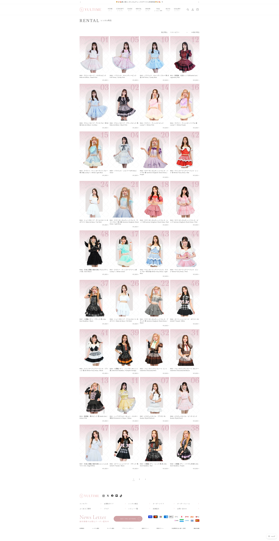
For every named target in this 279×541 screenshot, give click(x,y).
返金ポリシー (145, 528)
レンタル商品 (133, 504)
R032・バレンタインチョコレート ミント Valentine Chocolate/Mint (153, 369)
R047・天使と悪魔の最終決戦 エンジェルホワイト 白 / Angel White (94, 465)
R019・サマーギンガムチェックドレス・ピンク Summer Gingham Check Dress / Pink (184, 221)
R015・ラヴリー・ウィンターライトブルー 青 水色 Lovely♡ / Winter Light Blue (94, 172)
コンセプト (84, 504)
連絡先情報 (196, 528)
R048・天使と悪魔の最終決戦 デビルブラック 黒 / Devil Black (94, 270)
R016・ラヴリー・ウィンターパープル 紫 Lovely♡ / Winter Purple (183, 124)
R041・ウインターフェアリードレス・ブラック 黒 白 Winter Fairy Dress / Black (94, 369)
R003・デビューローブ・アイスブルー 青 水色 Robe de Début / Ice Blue (94, 124)
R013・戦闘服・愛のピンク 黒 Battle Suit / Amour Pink (93, 417)
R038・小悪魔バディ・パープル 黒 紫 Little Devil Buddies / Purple (184, 465)
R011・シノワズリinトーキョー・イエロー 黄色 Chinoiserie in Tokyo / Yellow (124, 417)
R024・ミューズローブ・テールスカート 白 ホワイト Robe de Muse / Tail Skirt (94, 221)
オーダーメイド (158, 504)
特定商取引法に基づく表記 (179, 528)
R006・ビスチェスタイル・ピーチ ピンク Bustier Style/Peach (183, 417)
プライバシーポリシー (128, 528)
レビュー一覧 (133, 509)
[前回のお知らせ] (80, 2)
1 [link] (133, 479)
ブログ (106, 509)
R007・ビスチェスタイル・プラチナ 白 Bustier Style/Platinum (153, 417)
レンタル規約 (95, 528)
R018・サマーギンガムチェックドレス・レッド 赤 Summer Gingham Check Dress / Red (154, 221)
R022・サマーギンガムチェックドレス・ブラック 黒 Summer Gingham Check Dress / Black (154, 321)
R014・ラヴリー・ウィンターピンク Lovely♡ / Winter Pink (152, 124)
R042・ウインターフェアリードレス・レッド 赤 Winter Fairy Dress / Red (184, 172)
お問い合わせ (182, 509)
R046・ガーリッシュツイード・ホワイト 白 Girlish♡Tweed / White (184, 320)
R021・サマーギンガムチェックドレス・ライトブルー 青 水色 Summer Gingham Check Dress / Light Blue (124, 222)
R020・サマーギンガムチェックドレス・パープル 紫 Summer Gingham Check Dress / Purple (154, 172)
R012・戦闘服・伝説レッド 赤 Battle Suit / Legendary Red (184, 76)
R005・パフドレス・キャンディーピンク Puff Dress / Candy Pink (123, 76)
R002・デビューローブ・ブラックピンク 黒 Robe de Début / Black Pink (124, 124)
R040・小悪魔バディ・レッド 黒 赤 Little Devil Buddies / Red (153, 465)
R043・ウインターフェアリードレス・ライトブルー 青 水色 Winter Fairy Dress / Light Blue (154, 271)
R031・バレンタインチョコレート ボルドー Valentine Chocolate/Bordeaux (184, 369)
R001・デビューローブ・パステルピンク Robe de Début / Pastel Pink (93, 76)
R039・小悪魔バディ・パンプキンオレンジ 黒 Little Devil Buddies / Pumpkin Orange (124, 369)
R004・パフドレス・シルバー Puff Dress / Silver (123, 172)
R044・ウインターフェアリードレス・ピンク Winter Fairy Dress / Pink (184, 270)
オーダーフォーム (183, 504)
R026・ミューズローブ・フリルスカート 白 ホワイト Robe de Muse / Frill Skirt (124, 320)
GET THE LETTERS (128, 519)
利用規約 (82, 528)
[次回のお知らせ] (198, 2)
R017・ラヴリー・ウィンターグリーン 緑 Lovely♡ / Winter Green (123, 270)
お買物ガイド (109, 504)
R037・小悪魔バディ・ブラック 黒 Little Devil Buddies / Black (93, 320)
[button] (187, 9)
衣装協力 (156, 509)
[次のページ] (145, 479)
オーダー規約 (110, 528)
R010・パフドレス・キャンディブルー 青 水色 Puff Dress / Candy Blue (154, 76)
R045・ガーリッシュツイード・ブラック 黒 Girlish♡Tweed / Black (124, 465)
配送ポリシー (160, 528)
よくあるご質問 (85, 509)
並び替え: (164, 32)
